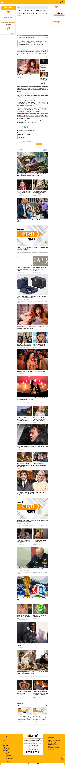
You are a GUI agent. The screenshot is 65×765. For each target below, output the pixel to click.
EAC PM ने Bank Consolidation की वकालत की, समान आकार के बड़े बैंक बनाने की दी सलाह (40, 719)
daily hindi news (22, 137)
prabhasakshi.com (33, 747)
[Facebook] (46, 20)
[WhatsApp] (46, 25)
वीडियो (4, 743)
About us (8, 753)
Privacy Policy (9, 758)
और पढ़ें (12, 33)
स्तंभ (56, 7)
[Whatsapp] (28, 127)
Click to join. (31, 130)
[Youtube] (36, 752)
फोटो (4, 742)
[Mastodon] (39, 752)
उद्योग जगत (23, 7)
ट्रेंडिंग (8, 12)
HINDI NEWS (28, 134)
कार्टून (4, 747)
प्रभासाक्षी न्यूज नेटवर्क (21, 37)
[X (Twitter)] (46, 23)
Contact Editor (51, 749)
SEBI (19, 134)
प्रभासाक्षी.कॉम (26, 738)
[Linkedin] (31, 752)
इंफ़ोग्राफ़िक (5, 745)
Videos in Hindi (31, 743)
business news (36, 134)
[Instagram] (34, 752)
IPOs (23, 134)
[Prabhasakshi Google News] (47, 37)
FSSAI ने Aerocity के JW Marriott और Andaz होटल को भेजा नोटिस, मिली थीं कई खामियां (24, 718)
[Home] (19, 7)
